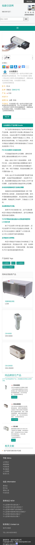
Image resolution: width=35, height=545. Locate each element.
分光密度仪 (20, 263)
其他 (14, 100)
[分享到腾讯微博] (11, 66)
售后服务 (6, 469)
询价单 (7, 117)
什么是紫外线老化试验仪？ (12, 514)
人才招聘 (6, 471)
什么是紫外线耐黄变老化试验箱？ (14, 512)
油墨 (10, 100)
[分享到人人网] (15, 66)
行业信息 (6, 493)
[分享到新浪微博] (7, 66)
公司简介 (6, 462)
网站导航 (29, 1)
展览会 (5, 486)
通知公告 (6, 490)
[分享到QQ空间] (4, 66)
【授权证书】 (15, 90)
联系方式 (6, 474)
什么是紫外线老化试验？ (11, 516)
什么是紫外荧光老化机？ (11, 505)
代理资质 (6, 467)
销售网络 (6, 464)
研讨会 (5, 488)
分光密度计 (6, 263)
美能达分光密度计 (8, 267)
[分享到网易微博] (19, 66)
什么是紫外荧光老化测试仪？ (13, 507)
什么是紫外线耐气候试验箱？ (13, 509)
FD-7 (13, 263)
